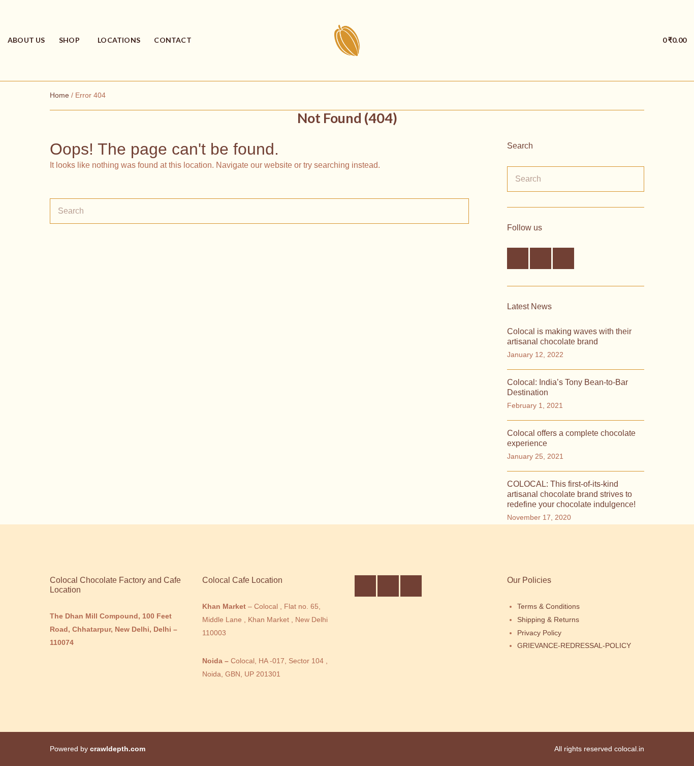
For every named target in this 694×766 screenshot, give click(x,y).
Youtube (563, 258)
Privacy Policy (539, 633)
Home (59, 95)
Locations (119, 40)
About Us (26, 40)
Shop (69, 40)
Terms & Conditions (548, 606)
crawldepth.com (117, 749)
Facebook (517, 258)
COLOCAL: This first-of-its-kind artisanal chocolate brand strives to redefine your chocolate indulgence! (571, 494)
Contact (172, 40)
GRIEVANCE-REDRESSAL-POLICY (574, 645)
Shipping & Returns (548, 619)
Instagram (540, 258)
